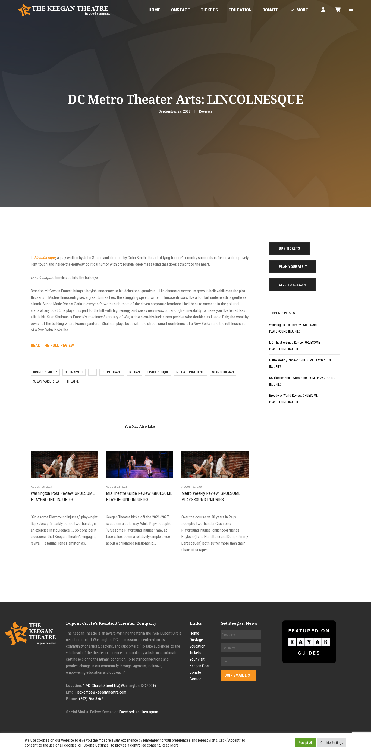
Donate (270, 10)
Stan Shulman (223, 372)
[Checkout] (338, 9)
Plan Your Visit (293, 267)
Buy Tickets (289, 248)
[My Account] (323, 9)
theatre (73, 381)
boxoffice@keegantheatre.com (101, 692)
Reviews (205, 111)
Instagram (150, 712)
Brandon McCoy (45, 372)
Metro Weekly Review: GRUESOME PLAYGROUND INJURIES (210, 496)
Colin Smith (74, 372)
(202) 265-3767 (91, 698)
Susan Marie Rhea (46, 381)
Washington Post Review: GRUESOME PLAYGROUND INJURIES (63, 496)
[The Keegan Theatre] (65, 9)
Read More (170, 745)
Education (240, 10)
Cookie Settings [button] (331, 743)
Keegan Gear (199, 665)
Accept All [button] (305, 743)
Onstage (180, 10)
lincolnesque (158, 372)
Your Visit (197, 659)
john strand (112, 372)
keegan (134, 372)
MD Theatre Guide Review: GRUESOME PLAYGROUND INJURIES (139, 496)
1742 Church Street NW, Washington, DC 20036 (119, 685)
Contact (196, 678)
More (302, 10)
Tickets (209, 10)
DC (92, 372)
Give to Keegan (292, 285)
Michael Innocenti (190, 372)
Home (154, 10)
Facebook (127, 712)
